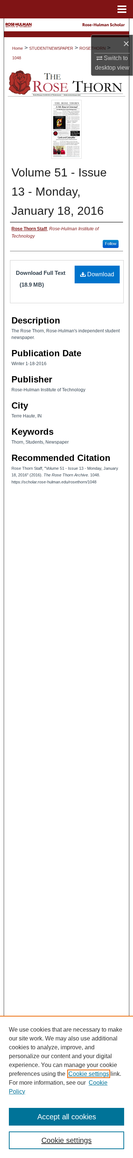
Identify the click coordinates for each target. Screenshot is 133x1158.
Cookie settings (88, 1074)
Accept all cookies (66, 1117)
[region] (66, 1087)
